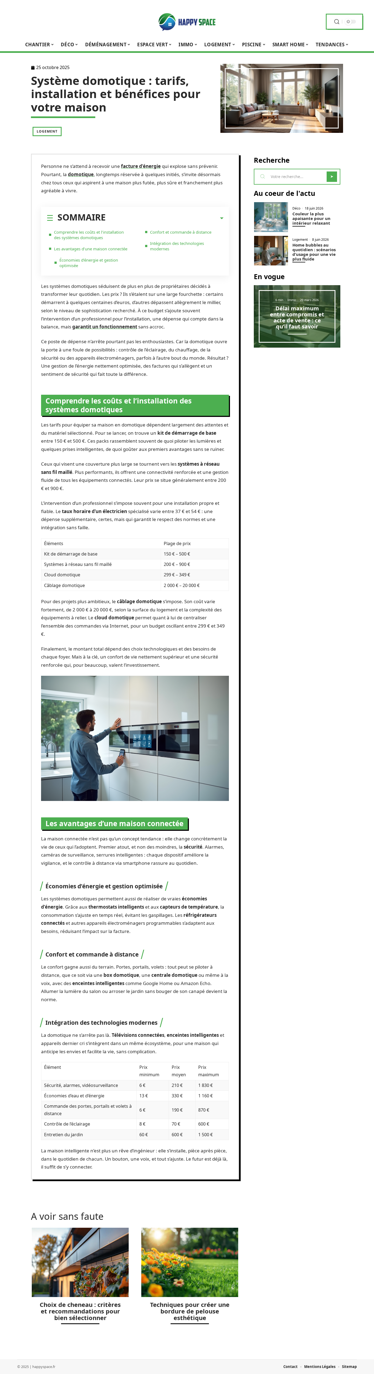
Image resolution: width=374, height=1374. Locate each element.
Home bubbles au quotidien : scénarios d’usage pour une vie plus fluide (314, 252)
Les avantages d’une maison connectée (90, 248)
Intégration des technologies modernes (177, 246)
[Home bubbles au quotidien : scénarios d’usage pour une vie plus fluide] (271, 251)
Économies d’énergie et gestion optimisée (88, 262)
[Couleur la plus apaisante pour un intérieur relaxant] (271, 217)
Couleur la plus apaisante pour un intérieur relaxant (311, 218)
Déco (296, 208)
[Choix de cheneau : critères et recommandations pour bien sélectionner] (80, 1262)
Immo (291, 300)
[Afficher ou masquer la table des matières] (164, 218)
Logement (47, 131)
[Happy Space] (187, 21)
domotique (81, 174)
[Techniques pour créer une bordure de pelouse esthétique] (189, 1262)
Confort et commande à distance (180, 232)
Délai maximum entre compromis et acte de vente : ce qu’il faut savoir (297, 317)
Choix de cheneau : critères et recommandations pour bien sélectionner (80, 1311)
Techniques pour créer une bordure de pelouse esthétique (189, 1311)
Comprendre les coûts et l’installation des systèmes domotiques (89, 234)
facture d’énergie (141, 166)
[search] (336, 22)
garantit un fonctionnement (104, 327)
